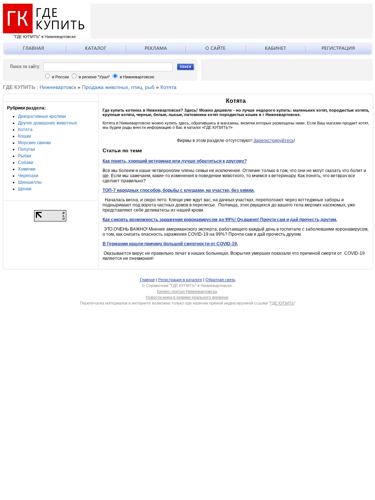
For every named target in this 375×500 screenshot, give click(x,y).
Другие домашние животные (47, 123)
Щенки (24, 188)
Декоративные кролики (42, 116)
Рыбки (24, 155)
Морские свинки (34, 142)
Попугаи (26, 149)
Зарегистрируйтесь (273, 140)
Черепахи (28, 175)
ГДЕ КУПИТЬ (282, 303)
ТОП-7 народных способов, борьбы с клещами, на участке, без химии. (179, 190)
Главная (147, 279)
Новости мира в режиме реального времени (187, 297)
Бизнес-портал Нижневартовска (187, 291)
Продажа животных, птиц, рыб (118, 87)
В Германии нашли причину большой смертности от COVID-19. (170, 243)
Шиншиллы (30, 182)
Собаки (25, 162)
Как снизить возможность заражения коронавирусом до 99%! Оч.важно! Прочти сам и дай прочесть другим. (220, 219)
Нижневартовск (58, 87)
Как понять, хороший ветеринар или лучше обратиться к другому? (175, 161)
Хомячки (27, 169)
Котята (168, 87)
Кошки (24, 136)
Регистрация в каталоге (180, 279)
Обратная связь (220, 279)
